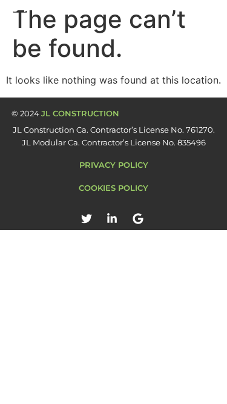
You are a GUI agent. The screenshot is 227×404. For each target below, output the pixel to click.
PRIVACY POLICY (113, 165)
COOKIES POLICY (113, 188)
